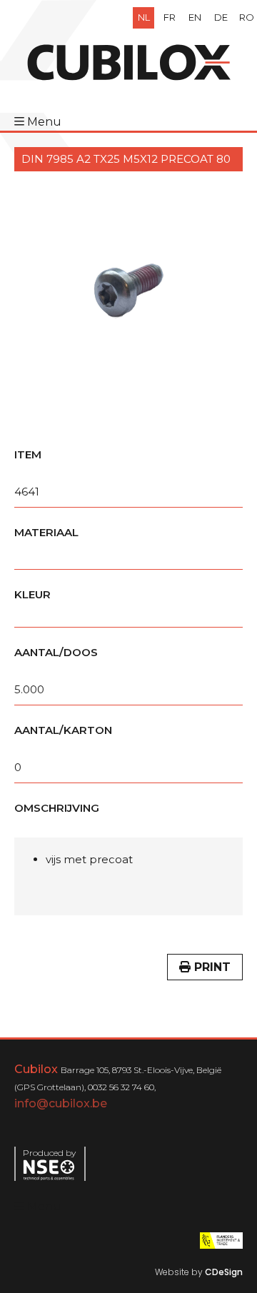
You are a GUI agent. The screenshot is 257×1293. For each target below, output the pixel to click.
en (194, 17)
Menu (44, 122)
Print (211, 967)
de (221, 17)
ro (246, 17)
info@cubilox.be (60, 1103)
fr (169, 17)
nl (144, 17)
